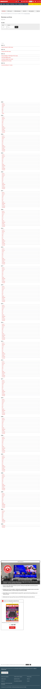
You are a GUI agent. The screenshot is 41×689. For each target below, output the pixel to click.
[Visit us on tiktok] (26, 1)
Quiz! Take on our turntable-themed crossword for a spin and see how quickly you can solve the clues (20, 593)
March (3, 106)
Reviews (7, 4)
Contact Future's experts (18, 676)
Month (9, 25)
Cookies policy (3, 678)
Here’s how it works (27, 13)
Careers (28, 681)
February (3, 105)
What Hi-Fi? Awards (36, 4)
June (2, 110)
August (3, 113)
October (3, 129)
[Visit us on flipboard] (24, 1)
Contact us (3, 681)
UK (30, 664)
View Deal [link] (12, 627)
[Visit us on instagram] (21, 1)
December (3, 132)
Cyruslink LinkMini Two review (7, 59)
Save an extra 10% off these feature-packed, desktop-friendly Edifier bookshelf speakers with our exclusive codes (20, 586)
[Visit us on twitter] (20, 1)
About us (28, 678)
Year (3, 25)
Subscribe (30, 1)
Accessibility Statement (18, 681)
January (3, 103)
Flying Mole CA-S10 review (6, 60)
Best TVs (24, 11)
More (25, 4)
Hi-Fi (16, 4)
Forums (30, 4)
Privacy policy (29, 676)
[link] (11, 601)
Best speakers (31, 11)
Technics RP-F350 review (6, 51)
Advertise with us (17, 678)
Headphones (20, 4)
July (2, 125)
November (3, 130)
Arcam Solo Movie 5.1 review (6, 65)
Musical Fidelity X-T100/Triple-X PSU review (9, 55)
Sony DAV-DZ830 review (6, 57)
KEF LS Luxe (10, 11)
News (4, 4)
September (3, 146)
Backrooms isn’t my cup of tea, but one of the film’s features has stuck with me (19, 596)
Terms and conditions (4, 676)
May (2, 109)
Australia (27, 664)
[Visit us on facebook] (18, 1)
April (2, 107)
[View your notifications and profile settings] (35, 1)
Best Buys (12, 4)
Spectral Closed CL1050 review (7, 47)
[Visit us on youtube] (23, 1)
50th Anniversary (17, 11)
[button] (39, 1)
